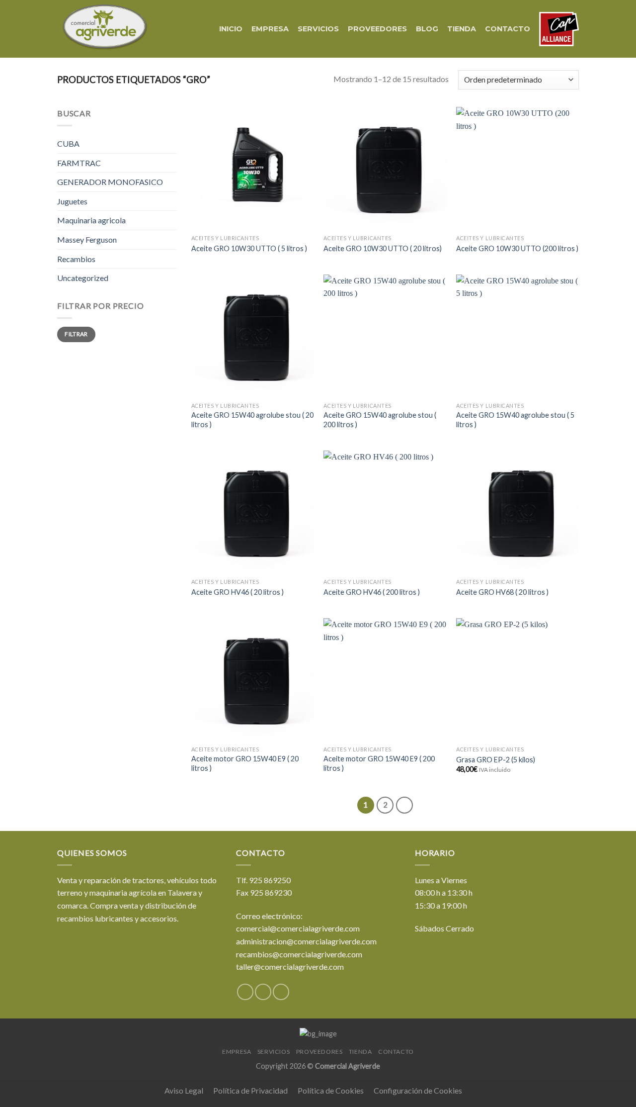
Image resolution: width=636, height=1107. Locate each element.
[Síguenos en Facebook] (245, 992)
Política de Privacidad (250, 1090)
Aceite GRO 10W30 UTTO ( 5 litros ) (249, 248)
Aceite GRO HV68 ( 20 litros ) (502, 592)
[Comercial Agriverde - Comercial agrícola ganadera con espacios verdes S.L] (104, 29)
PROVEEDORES (377, 28)
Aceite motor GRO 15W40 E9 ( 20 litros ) (245, 763)
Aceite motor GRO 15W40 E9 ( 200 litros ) (379, 763)
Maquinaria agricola (91, 220)
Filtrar (76, 334)
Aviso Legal (183, 1090)
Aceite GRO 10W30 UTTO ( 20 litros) (382, 248)
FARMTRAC (79, 163)
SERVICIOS (318, 28)
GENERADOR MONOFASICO (110, 181)
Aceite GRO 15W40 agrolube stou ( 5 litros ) (515, 420)
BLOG (427, 28)
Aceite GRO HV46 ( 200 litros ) (371, 592)
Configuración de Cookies (418, 1090)
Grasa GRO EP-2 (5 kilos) (495, 759)
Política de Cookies (331, 1090)
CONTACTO (507, 28)
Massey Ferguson (87, 239)
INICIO (230, 28)
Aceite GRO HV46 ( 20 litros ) (237, 592)
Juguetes (72, 201)
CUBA (68, 143)
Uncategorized (82, 277)
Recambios (76, 259)
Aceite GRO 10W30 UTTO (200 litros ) (517, 248)
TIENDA (461, 28)
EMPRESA (270, 28)
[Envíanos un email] (281, 992)
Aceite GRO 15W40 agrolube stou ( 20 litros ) (252, 420)
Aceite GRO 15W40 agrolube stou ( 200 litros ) (379, 420)
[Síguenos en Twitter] (263, 992)
